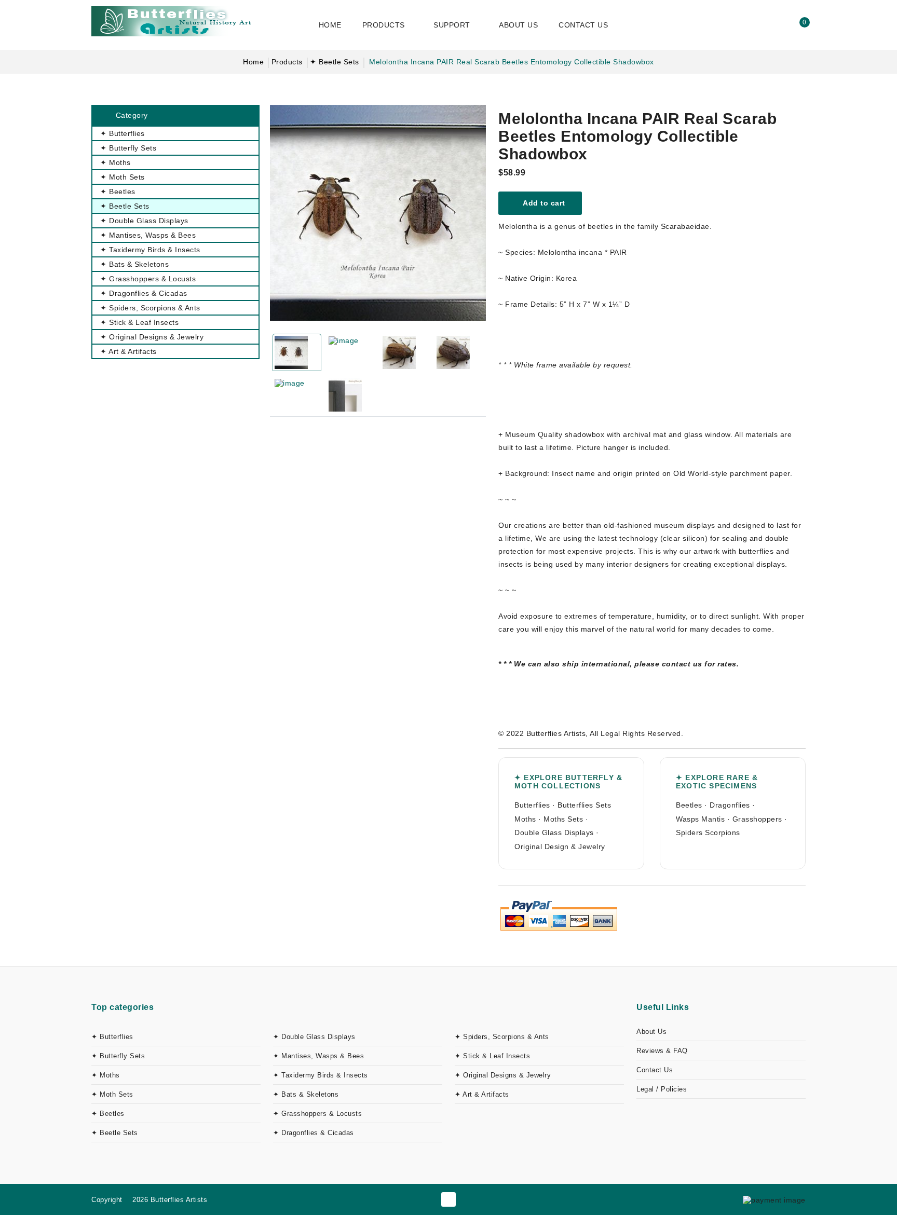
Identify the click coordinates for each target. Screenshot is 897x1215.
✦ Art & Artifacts (482, 1094)
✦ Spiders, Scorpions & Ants (502, 1037)
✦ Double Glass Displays (314, 1037)
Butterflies (532, 805)
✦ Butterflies (112, 1037)
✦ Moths (105, 1075)
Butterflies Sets (584, 805)
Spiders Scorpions (708, 832)
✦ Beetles (108, 1113)
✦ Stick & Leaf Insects (492, 1056)
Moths (525, 819)
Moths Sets (563, 819)
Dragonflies (730, 805)
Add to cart (543, 203)
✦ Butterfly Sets (118, 1056)
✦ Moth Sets (112, 1094)
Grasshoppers (757, 819)
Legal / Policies (661, 1089)
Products (287, 62)
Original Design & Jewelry (559, 846)
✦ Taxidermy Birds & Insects (320, 1075)
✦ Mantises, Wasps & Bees (318, 1056)
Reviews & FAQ (662, 1051)
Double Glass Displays (554, 832)
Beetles (689, 805)
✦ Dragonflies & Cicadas (313, 1133)
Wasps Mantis (700, 819)
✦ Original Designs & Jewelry (503, 1075)
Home (253, 62)
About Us (651, 1031)
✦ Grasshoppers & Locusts (317, 1113)
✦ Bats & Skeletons (305, 1094)
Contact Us (654, 1070)
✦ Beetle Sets (334, 62)
